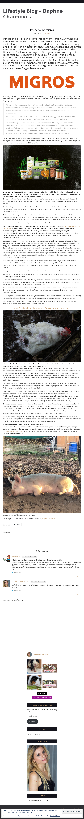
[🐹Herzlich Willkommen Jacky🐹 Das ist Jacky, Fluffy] (34, 682)
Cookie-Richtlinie (55, 816)
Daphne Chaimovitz (48, 519)
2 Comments (46, 34)
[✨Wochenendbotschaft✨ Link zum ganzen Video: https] (50, 682)
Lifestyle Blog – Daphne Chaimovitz (33, 13)
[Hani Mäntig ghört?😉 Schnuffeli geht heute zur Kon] (34, 666)
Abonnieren (32, 722)
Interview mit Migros (42, 30)
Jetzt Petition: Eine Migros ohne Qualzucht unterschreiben (42, 308)
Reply (78, 577)
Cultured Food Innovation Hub (13, 431)
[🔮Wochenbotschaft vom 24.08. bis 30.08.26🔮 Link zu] (50, 666)
